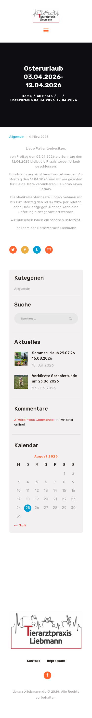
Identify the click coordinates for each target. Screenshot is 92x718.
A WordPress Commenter (34, 420)
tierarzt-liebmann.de (29, 691)
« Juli (21, 525)
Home (27, 96)
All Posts (45, 96)
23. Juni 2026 (44, 388)
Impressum (56, 661)
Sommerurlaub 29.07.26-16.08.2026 (54, 356)
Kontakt (33, 661)
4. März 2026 (38, 136)
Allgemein (16, 136)
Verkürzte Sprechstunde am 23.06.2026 (54, 378)
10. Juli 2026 (43, 365)
